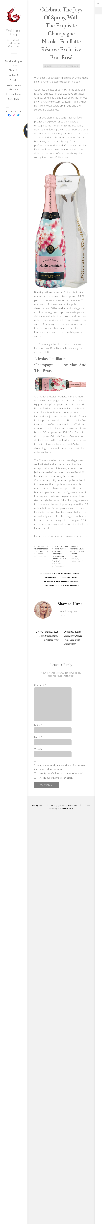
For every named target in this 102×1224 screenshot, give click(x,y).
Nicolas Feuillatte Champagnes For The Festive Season (42, 548)
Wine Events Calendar (14, 87)
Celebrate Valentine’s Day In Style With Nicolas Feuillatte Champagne (77, 551)
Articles (13, 80)
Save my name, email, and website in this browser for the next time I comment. (59, 768)
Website (38, 749)
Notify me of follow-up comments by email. (62, 774)
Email (38, 737)
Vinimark (74, 585)
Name (38, 725)
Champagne (57, 573)
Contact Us (13, 75)
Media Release (62, 581)
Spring (66, 585)
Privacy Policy (14, 94)
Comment (40, 685)
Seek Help (14, 99)
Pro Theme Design (65, 808)
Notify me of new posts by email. (56, 778)
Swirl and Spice (13, 32)
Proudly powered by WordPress (64, 805)
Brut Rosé (72, 577)
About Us (13, 70)
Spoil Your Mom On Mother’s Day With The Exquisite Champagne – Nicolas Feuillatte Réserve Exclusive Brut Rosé (60, 553)
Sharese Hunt (72, 66)
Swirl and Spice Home (14, 63)
